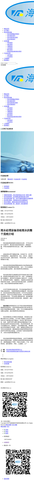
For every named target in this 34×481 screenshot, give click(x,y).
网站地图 (8, 424)
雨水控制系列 (11, 39)
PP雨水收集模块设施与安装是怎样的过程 (18, 351)
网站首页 (6, 28)
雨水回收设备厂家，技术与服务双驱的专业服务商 (18, 198)
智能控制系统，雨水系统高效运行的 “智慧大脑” (18, 195)
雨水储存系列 (11, 35)
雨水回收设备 (8, 32)
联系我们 (6, 60)
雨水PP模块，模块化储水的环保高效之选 (16, 202)
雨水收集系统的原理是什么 (14, 349)
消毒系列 (10, 46)
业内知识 (10, 55)
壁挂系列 (10, 42)
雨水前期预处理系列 (13, 34)
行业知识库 (7, 53)
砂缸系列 (10, 44)
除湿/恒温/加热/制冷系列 (14, 51)
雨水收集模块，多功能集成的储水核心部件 (16, 196)
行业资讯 (10, 56)
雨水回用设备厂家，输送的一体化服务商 (16, 203)
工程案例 (6, 58)
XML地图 (14, 424)
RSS (8, 426)
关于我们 (6, 30)
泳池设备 (6, 41)
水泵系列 (10, 48)
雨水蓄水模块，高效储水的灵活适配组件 (16, 200)
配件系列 (10, 49)
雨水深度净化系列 (12, 37)
